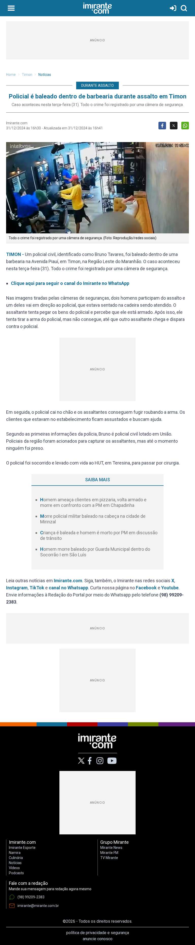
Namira (15, 853)
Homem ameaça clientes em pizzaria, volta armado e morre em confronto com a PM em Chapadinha (93, 502)
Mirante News (111, 848)
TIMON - (15, 254)
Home (11, 75)
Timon (27, 75)
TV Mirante (109, 858)
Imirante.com (68, 580)
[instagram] (100, 761)
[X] (81, 761)
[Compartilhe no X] (173, 125)
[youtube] (112, 761)
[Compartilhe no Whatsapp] (185, 125)
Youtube (169, 587)
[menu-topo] (11, 8)
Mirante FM (109, 853)
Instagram (17, 587)
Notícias (44, 75)
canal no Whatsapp (68, 587)
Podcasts (16, 873)
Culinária (16, 858)
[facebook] (90, 761)
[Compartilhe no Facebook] (162, 125)
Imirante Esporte (22, 848)
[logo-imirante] (97, 8)
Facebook (146, 587)
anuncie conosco (97, 938)
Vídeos (14, 868)
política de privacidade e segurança (97, 932)
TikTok (36, 587)
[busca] (184, 8)
